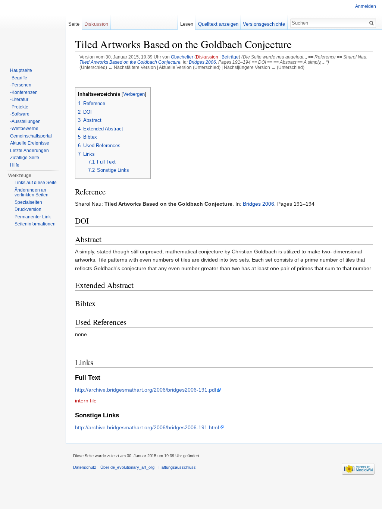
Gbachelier (182, 56)
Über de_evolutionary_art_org (127, 467)
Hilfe (14, 165)
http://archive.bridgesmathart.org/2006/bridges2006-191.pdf (145, 390)
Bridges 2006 (202, 62)
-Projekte (19, 107)
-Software (19, 114)
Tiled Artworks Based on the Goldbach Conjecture (130, 62)
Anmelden (365, 6)
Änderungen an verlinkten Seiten (31, 192)
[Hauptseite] (33, 30)
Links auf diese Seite (36, 182)
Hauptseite (21, 70)
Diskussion (207, 56)
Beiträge (230, 56)
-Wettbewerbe (24, 128)
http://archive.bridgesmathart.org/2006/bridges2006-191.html (147, 427)
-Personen (20, 85)
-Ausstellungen (25, 121)
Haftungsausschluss (177, 467)
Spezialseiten (28, 202)
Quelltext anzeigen (218, 24)
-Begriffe (18, 77)
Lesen (186, 24)
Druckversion (28, 209)
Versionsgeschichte (264, 24)
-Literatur (19, 99)
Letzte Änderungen (29, 150)
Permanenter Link (33, 216)
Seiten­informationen (35, 224)
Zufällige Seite (24, 157)
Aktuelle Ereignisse (29, 143)
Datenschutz (84, 467)
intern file (86, 401)
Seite (73, 24)
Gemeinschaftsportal (31, 136)
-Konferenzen (24, 92)
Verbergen (134, 94)
